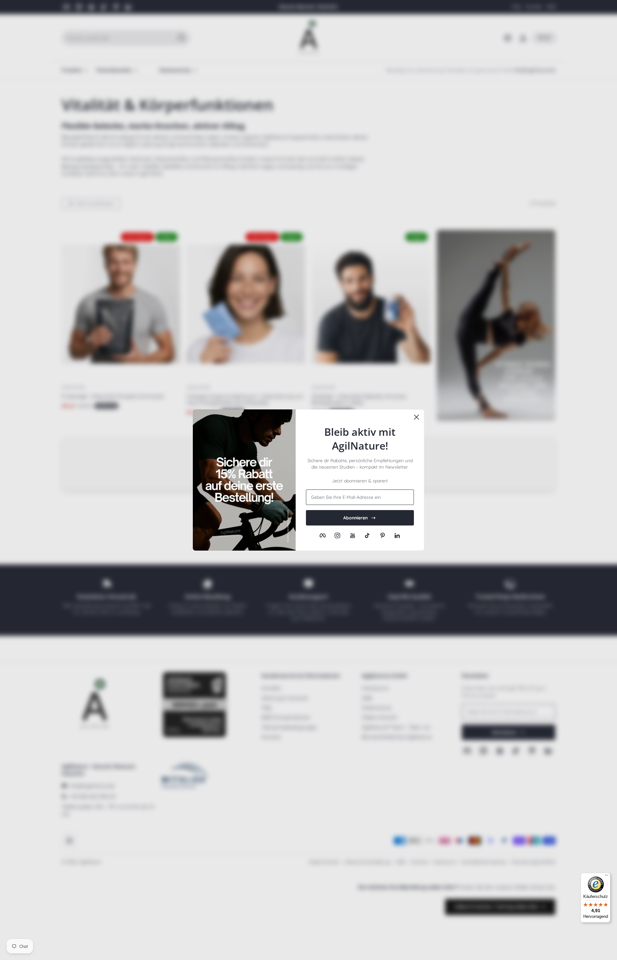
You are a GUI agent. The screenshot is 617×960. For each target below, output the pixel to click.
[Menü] (607, 877)
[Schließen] (416, 417)
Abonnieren (355, 518)
